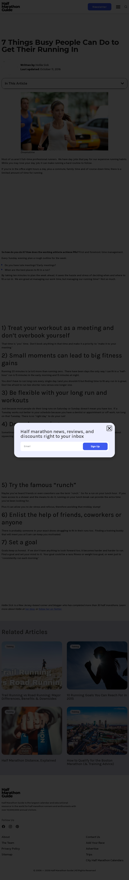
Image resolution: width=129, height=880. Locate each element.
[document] (64, 440)
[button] (109, 428)
